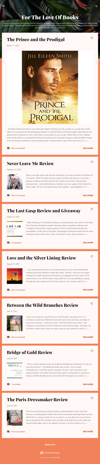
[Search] (96, 6)
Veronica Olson (55, 457)
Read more (88, 148)
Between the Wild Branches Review (42, 305)
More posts (50, 445)
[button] (91, 38)
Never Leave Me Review (30, 163)
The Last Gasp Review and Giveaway (44, 210)
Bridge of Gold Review (29, 352)
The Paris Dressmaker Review (37, 399)
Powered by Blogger (51, 453)
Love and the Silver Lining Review (41, 258)
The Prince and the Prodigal (36, 39)
